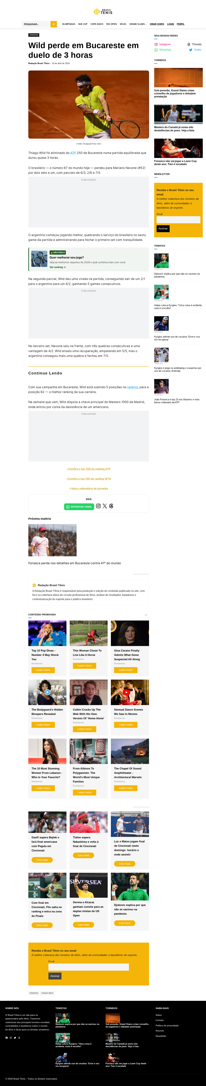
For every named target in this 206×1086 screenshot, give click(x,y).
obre (159, 1015)
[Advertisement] (88, 204)
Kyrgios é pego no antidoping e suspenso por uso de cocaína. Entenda (177, 369)
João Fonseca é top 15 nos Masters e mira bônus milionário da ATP (176, 401)
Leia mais (42, 859)
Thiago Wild (47, 993)
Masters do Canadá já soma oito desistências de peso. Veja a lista (174, 129)
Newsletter (161, 1036)
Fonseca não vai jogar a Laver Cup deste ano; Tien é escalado (175, 163)
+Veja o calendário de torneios (89, 488)
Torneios (160, 60)
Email (51, 961)
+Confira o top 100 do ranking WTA (88, 478)
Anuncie (160, 1030)
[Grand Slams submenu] (146, 24)
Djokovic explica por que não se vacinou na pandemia (130, 909)
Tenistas (34, 35)
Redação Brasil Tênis (38, 63)
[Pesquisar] (54, 24)
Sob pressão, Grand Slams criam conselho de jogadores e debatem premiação (175, 93)
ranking (132, 387)
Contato (160, 1020)
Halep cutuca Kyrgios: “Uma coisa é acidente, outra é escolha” (178, 306)
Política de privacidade (167, 1025)
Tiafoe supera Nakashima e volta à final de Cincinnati (85, 842)
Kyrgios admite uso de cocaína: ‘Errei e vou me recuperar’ (177, 338)
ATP (73, 153)
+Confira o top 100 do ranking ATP (88, 468)
